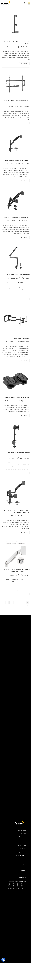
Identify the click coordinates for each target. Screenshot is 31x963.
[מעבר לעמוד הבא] (27, 605)
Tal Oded (26, 163)
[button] (29, 3)
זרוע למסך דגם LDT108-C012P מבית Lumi (17, 160)
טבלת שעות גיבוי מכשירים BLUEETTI (17, 881)
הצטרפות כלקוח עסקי (21, 852)
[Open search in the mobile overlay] (25, 3)
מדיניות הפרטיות (22, 874)
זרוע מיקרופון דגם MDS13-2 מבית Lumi (18, 274)
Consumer (22, 837)
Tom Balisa (26, 47)
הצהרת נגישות (22, 877)
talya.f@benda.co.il (23, 341)
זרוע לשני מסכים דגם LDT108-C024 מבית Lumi (15, 217)
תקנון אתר (23, 870)
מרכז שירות (23, 848)
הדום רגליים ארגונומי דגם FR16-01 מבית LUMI (16, 397)
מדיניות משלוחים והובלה (20, 855)
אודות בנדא (23, 867)
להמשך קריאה (23, 63)
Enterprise (22, 833)
